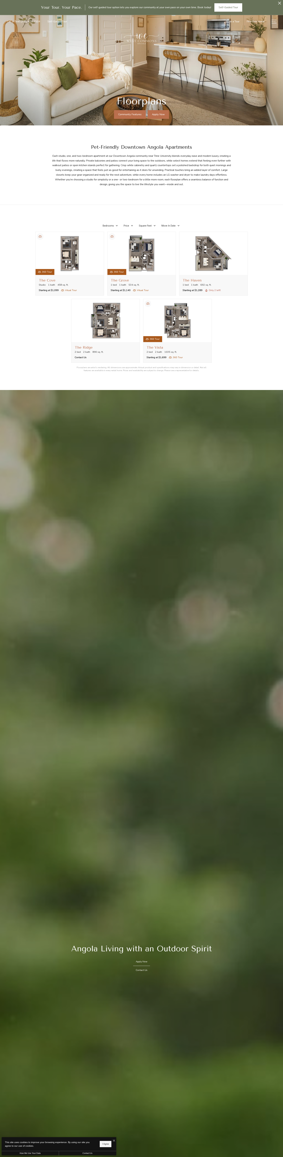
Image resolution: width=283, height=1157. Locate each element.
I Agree (105, 1144)
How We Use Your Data (30, 1153)
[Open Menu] (274, 21)
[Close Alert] (279, 4)
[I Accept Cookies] (114, 1140)
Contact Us (87, 1153)
